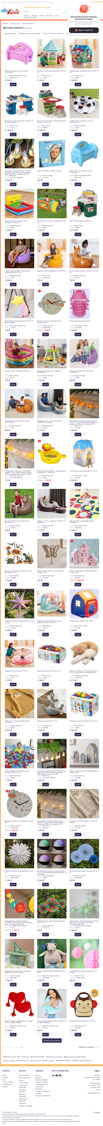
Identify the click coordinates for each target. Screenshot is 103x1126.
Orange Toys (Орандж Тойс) (17, 326)
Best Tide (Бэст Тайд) (80, 326)
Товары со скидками (25, 1106)
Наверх (97, 1112)
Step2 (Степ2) (13, 126)
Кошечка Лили (36, 1060)
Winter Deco (13, 175)
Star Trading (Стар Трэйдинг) (18, 926)
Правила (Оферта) (41, 1080)
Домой (4, 1075)
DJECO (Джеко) (14, 576)
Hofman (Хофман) (47, 175)
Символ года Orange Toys (82, 1060)
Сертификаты (6, 1084)
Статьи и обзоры (7, 1082)
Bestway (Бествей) (79, 126)
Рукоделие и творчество (23, 1086)
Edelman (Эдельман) (48, 576)
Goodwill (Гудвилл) (15, 976)
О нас (56, 16)
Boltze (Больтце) (79, 576)
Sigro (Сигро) (78, 426)
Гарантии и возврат (30, 17)
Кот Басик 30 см (23, 1060)
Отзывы (4, 1086)
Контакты (49, 16)
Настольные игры (24, 1078)
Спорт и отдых (23, 1083)
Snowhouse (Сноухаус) (16, 476)
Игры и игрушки (10, 1060)
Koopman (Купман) (47, 326)
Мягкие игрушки (49, 1060)
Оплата (41, 16)
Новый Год (22, 1103)
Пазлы (21, 1080)
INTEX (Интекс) (46, 76)
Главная (26, 16)
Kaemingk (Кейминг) (15, 726)
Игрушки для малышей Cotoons (75, 1057)
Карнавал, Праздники (22, 1095)
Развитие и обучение (64, 1060)
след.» (22, 1047)
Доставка (34, 16)
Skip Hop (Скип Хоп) (80, 526)
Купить (13, 84)
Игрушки (26, 1057)
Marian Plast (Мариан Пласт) (18, 76)
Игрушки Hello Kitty (38, 1057)
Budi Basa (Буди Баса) (81, 676)
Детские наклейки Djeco (13, 1057)
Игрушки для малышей (54, 1057)
